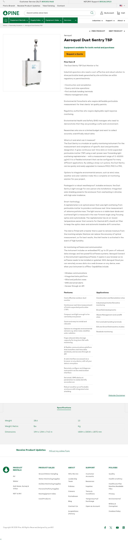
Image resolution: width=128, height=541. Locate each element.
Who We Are (73, 474)
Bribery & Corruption (113, 505)
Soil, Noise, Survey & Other (21, 487)
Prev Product (98, 31)
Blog (70, 501)
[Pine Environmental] (11, 13)
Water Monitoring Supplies (49, 479)
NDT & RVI (17, 494)
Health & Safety (115, 479)
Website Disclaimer (116, 395)
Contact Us (73, 506)
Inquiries (89, 486)
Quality (112, 474)
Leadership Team (72, 480)
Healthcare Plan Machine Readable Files (116, 486)
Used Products (45, 499)
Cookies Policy (114, 511)
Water (15, 481)
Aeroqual (68, 35)
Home (5, 26)
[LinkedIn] (123, 527)
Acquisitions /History (73, 512)
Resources (90, 481)
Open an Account (93, 506)
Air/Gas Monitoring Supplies (50, 484)
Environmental (114, 499)
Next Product (115, 31)
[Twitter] (111, 527)
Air (14, 476)
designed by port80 (46, 527)
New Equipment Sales (47, 494)
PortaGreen (73, 496)
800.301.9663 (48, 2)
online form (64, 451)
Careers (71, 491)
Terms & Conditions (90, 492)
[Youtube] (117, 527)
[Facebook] (105, 527)
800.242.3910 (105, 2)
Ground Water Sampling (48, 474)
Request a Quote (74, 54)
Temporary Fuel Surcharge (92, 500)
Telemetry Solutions (16, 26)
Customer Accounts (90, 475)
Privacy (112, 494)
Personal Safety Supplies (49, 489)
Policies (71, 486)
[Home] (6, 20)
